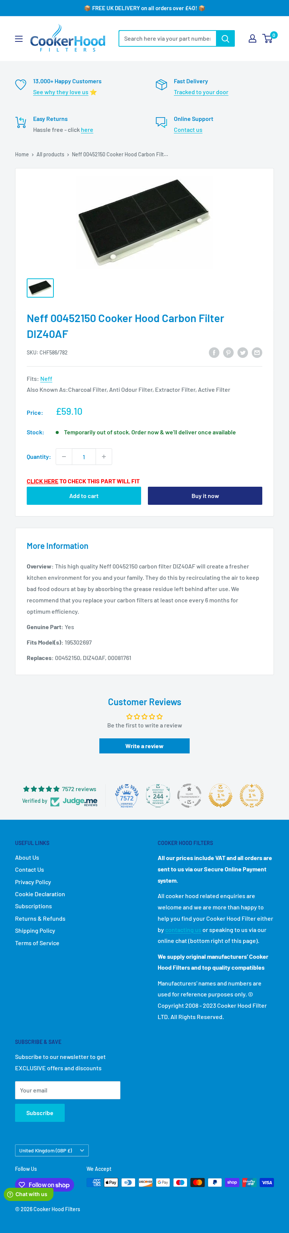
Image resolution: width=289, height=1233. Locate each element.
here (87, 129)
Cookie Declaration (40, 893)
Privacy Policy (33, 881)
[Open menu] (19, 39)
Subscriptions (33, 905)
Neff (46, 378)
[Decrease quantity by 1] (64, 456)
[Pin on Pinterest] (228, 352)
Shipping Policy (35, 930)
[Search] (225, 38)
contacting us (183, 929)
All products (50, 154)
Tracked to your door (201, 91)
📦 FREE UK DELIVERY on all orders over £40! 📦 (144, 8)
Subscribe (39, 1112)
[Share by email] (257, 352)
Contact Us (29, 869)
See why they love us (60, 91)
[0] (267, 38)
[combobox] (167, 38)
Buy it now (205, 495)
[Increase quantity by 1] (104, 456)
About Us (27, 857)
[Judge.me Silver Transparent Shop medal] (189, 796)
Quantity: (39, 456)
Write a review (144, 745)
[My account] (252, 38)
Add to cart (84, 495)
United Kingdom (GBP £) (45, 1150)
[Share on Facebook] (214, 352)
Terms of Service (37, 942)
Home (22, 154)
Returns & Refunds (40, 918)
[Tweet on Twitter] (242, 352)
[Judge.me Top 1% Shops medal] (220, 796)
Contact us (188, 129)
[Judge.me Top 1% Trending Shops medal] (252, 796)
